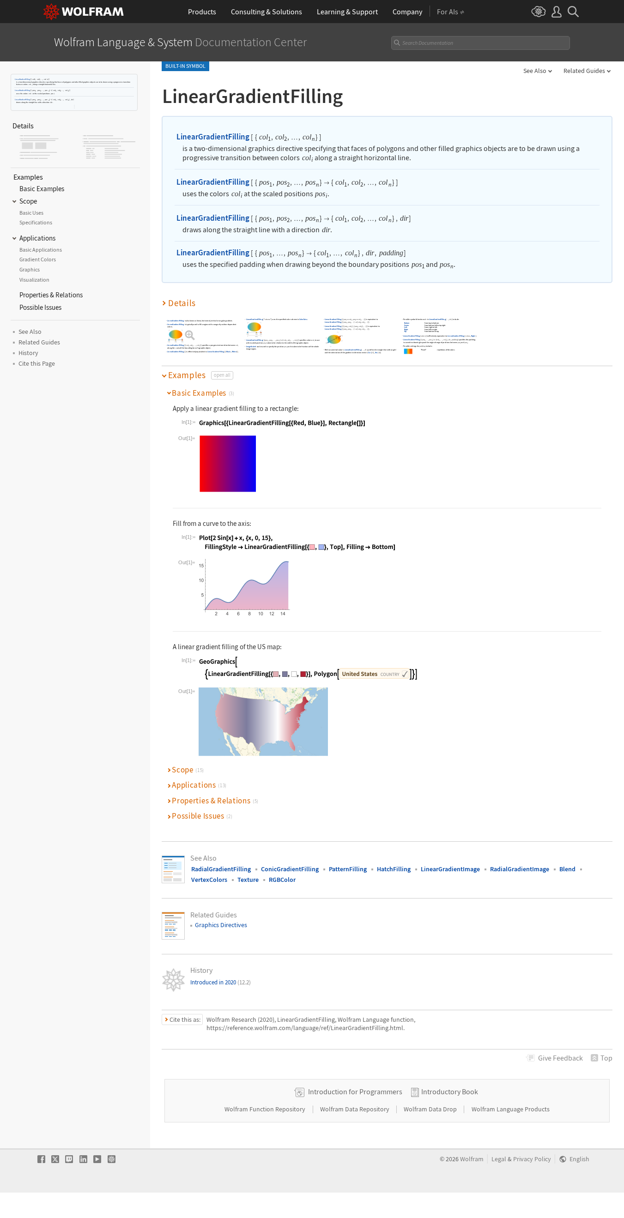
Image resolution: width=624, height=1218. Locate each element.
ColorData (303, 319)
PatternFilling (348, 869)
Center (406, 325)
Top (405, 331)
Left (405, 327)
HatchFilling (394, 869)
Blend (567, 869)
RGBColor (282, 879)
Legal (498, 1159)
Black (228, 351)
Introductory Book (449, 1091)
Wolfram (472, 1159)
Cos (369, 352)
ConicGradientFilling (290, 869)
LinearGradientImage (450, 869)
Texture (248, 879)
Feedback (560, 1057)
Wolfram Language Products (511, 1109)
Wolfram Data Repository (355, 1109)
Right (406, 329)
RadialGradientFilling (221, 869)
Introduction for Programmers (355, 1091)
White (234, 351)
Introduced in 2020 (220, 982)
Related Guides (584, 70)
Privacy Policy (532, 1159)
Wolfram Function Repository (265, 1109)
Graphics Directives (221, 925)
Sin (376, 352)
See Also (534, 70)
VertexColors (209, 879)
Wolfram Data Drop (431, 1109)
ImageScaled (251, 346)
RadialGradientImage (519, 869)
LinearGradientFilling (22, 79)
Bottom (407, 323)
